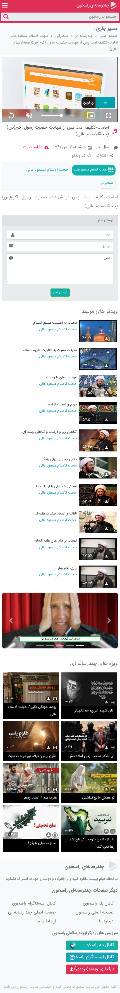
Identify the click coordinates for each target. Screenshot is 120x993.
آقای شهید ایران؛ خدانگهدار (94, 711)
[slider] (51, 115)
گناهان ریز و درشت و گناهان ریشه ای (49, 432)
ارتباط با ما (46, 921)
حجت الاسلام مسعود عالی (29, 36)
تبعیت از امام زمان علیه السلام (55, 541)
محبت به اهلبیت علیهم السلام (54, 323)
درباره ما (106, 921)
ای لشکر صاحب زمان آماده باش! (91, 756)
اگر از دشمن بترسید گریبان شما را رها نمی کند (90, 843)
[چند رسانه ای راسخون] (97, 5)
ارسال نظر (104, 147)
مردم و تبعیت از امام (62, 404)
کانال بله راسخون (98, 903)
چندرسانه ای (84, 36)
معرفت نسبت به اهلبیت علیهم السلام (49, 350)
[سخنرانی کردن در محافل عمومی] (59, 620)
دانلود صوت (32, 147)
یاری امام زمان (66, 568)
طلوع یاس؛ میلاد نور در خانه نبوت (32, 756)
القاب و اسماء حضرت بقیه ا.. (55, 513)
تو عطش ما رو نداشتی (98, 798)
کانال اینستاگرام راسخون (34, 903)
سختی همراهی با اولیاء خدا (56, 486)
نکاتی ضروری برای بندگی (58, 459)
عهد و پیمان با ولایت (61, 377)
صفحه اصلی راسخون (95, 912)
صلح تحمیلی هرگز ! (42, 843)
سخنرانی (61, 36)
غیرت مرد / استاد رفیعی (39, 798)
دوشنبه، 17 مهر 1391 (69, 148)
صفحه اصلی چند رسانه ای (32, 912)
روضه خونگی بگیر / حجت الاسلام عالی (32, 710)
